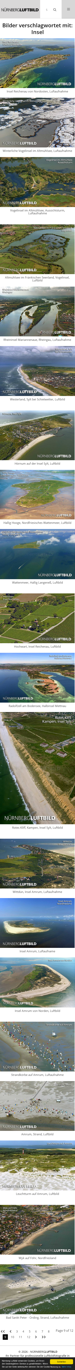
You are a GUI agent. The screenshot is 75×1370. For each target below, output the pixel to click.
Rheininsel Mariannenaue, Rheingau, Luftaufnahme (37, 340)
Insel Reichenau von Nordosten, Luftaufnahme (37, 91)
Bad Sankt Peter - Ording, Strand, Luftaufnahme (37, 1317)
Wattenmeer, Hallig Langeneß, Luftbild (37, 582)
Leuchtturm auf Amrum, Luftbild (37, 1194)
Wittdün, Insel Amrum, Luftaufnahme (37, 892)
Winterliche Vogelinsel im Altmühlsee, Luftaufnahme (37, 151)
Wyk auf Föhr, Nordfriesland (37, 1258)
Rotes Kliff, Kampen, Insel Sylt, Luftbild (37, 827)
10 (12, 1337)
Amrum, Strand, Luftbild (37, 1134)
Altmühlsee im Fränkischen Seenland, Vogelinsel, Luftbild (37, 278)
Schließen (61, 1361)
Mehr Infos (66, 1366)
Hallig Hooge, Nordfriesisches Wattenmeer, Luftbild (37, 523)
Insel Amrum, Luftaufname (37, 951)
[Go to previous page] (10, 1331)
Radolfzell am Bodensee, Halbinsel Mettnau (37, 706)
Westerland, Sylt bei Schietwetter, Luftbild (37, 399)
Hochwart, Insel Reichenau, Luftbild (37, 646)
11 (20, 1337)
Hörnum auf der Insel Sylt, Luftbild (37, 463)
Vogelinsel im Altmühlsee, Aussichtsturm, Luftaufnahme (37, 211)
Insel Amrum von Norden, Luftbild (37, 1011)
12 (28, 1337)
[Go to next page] (36, 1337)
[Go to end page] (44, 1337)
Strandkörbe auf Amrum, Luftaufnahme (37, 1075)
